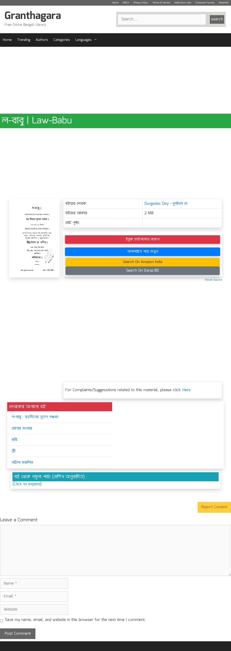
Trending (23, 40)
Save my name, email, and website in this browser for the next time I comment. (75, 620)
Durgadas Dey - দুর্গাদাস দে (165, 204)
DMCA (126, 3)
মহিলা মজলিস (22, 463)
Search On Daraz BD (142, 270)
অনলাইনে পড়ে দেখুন (142, 251)
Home (115, 3)
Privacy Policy (141, 3)
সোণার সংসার (22, 428)
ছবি (14, 440)
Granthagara (33, 16)
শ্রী (13, 451)
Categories (61, 40)
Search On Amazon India (142, 262)
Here (186, 390)
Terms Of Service (161, 3)
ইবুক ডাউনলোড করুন (142, 239)
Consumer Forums (205, 3)
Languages (83, 40)
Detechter (224, 3)
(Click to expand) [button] (27, 484)
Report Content (214, 507)
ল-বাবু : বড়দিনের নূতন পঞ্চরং (35, 417)
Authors (42, 40)
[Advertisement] (115, 80)
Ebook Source (213, 280)
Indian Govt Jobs (183, 3)
